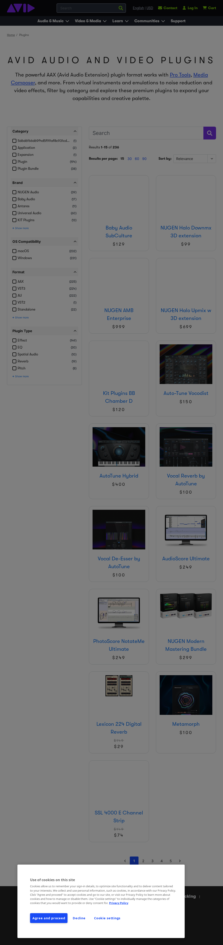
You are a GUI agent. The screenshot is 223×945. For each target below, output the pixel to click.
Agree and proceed (48, 918)
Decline (79, 918)
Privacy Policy (118, 903)
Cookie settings (107, 918)
